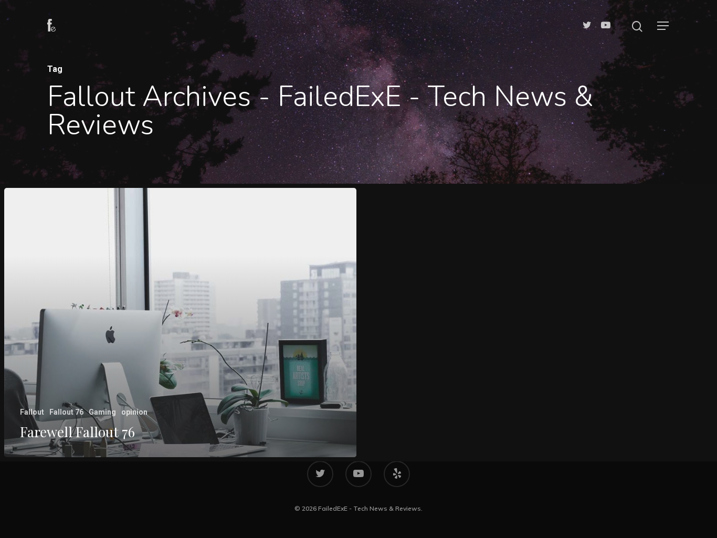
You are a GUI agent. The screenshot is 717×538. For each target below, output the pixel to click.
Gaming (102, 412)
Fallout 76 (66, 412)
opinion (134, 412)
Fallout (32, 412)
